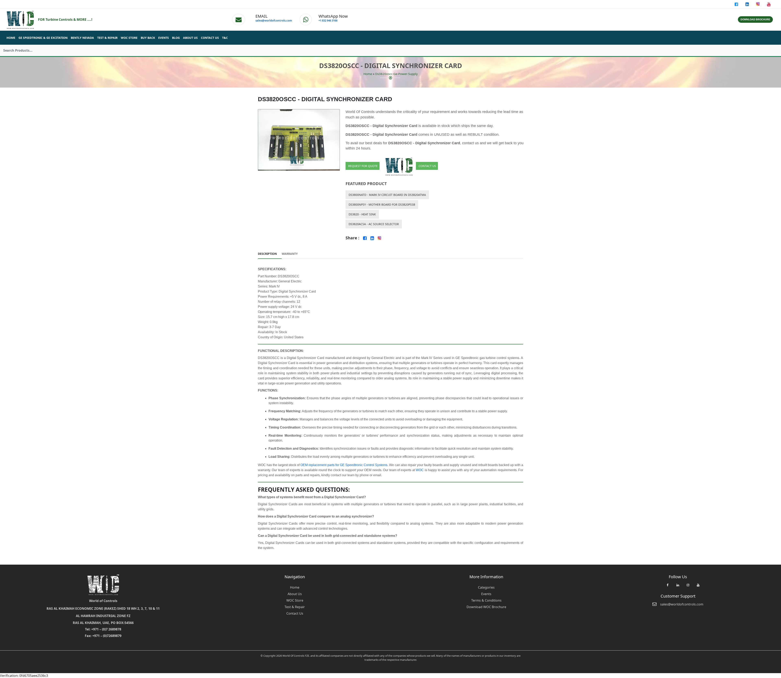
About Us (190, 38)
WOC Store (129, 38)
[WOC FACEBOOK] (667, 587)
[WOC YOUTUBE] (698, 587)
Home (11, 38)
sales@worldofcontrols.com (273, 20)
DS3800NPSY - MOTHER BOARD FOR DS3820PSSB (382, 204)
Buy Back (148, 38)
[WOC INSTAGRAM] (687, 587)
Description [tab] (267, 254)
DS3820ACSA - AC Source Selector (374, 224)
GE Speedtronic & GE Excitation (43, 38)
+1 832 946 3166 (328, 20)
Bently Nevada (82, 38)
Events (163, 38)
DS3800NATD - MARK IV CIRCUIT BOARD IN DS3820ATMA (387, 195)
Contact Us (210, 38)
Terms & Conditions (486, 600)
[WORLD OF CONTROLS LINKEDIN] (747, 4)
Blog (176, 38)
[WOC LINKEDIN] (677, 587)
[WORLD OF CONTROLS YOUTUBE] (769, 4)
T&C (225, 38)
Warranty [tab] (290, 254)
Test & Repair (107, 38)
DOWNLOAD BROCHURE (755, 19)
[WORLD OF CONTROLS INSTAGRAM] (758, 4)
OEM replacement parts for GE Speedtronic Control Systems (343, 465)
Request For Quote (363, 166)
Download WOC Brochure (486, 607)
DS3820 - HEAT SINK (362, 214)
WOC (420, 470)
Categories (486, 587)
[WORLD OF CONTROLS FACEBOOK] (736, 4)
